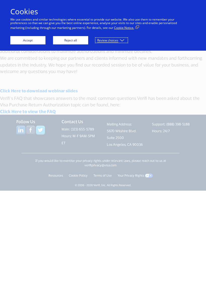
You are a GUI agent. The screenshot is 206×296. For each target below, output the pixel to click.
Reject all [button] (70, 40)
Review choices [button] (107, 40)
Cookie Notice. (124, 28)
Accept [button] (28, 40)
